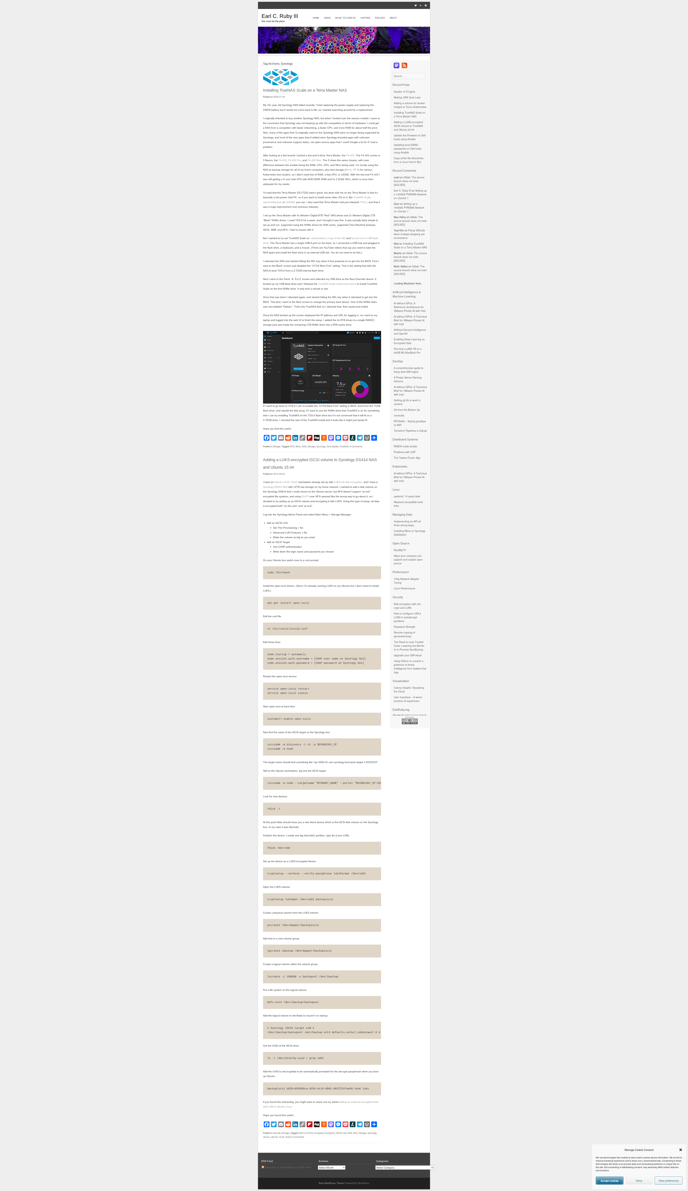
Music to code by (345, 18)
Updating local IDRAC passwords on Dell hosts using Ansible (407, 148)
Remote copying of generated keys (404, 634)
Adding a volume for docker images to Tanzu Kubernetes (410, 105)
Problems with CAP (404, 452)
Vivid (287, 1136)
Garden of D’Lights (404, 91)
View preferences (668, 1180)
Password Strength (404, 626)
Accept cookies (610, 1180)
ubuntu (266, 1136)
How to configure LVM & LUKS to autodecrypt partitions (407, 617)
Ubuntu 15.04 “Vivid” (286, 482)
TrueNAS (344, 446)
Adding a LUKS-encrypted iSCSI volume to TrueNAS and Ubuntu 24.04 (408, 125)
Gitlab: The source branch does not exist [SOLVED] (409, 181)
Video (327, 18)
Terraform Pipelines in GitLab (410, 430)
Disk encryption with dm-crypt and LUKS (408, 605)
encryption (330, 1132)
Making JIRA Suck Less (407, 97)
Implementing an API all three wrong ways (407, 523)
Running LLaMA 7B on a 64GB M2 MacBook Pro (408, 350)
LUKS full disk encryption (348, 482)
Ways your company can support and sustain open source (408, 559)
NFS (355, 1132)
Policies (380, 18)
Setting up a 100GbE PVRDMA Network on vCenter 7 (410, 194)
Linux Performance (404, 588)
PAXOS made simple (405, 446)
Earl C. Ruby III (280, 16)
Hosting (365, 18)
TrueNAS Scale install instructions (337, 283)
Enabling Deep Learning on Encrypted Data (409, 341)
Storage (276, 446)
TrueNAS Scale (362, 197)
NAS (304, 446)
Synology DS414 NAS (275, 486)
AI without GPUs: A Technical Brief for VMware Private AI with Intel (410, 320)
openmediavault (272, 202)
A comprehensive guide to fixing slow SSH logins (408, 369)
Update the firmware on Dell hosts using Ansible (410, 137)
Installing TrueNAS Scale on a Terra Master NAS (305, 90)
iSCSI (339, 1132)
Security (276, 1132)
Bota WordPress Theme (331, 1183)
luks (345, 1132)
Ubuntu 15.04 (277, 1136)
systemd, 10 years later (407, 496)
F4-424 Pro (294, 160)
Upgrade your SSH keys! (408, 655)
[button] (680, 1150)
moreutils (399, 415)
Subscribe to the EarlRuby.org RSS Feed (287, 1167)
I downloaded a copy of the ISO (328, 238)
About (393, 18)
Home (316, 18)
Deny (639, 1180)
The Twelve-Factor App (407, 457)
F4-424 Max (314, 160)
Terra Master (332, 446)
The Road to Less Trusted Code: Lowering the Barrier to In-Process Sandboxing (409, 645)
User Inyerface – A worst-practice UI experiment (408, 699)
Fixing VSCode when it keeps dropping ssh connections (409, 234)
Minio (348, 169)
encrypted (319, 1132)
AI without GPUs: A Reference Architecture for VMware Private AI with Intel (410, 307)
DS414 (302, 1132)
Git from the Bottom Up (407, 409)
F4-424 (350, 155)
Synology (320, 446)
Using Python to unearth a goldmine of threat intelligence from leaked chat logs (410, 666)
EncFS (305, 496)
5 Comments (298, 1136)
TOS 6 (363, 202)
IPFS (356, 169)
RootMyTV (400, 550)
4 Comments (356, 446)
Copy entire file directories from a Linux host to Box (408, 160)
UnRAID (290, 202)
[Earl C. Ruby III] (344, 52)
